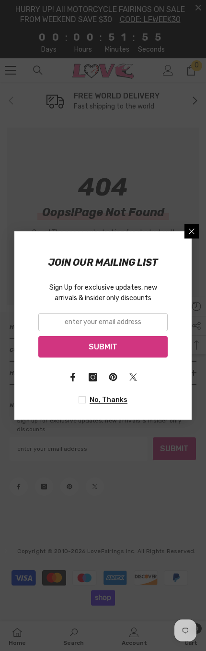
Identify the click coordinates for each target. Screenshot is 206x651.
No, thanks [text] (108, 400)
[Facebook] (73, 377)
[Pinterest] (113, 377)
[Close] (191, 231)
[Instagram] (93, 377)
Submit (103, 346)
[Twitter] (133, 377)
